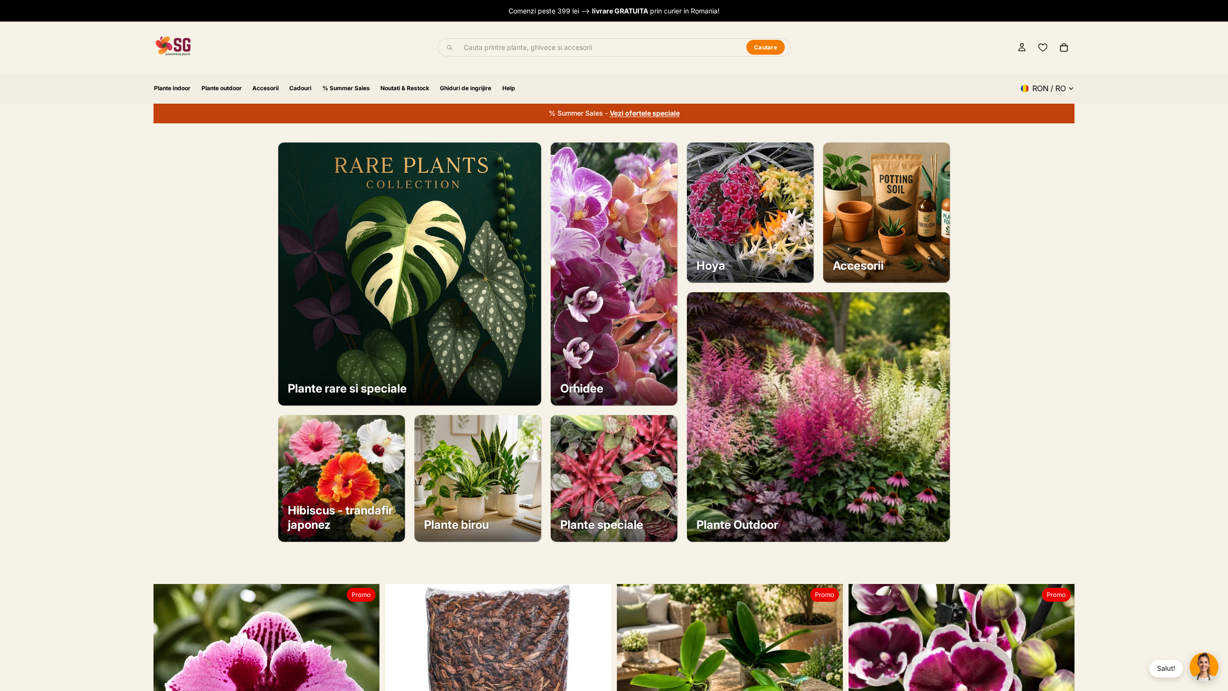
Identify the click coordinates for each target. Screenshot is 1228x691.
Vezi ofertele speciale (645, 113)
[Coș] (1063, 47)
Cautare (765, 47)
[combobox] (599, 47)
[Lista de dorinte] (1042, 47)
